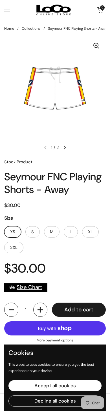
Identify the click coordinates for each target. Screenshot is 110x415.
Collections (31, 28)
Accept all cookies (55, 385)
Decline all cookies (55, 401)
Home (9, 28)
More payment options (55, 340)
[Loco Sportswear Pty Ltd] (54, 10)
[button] (11, 310)
